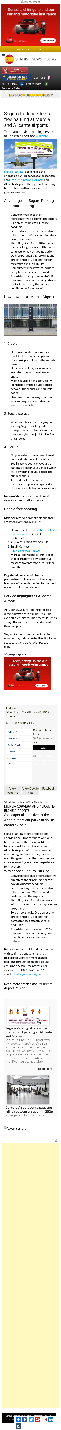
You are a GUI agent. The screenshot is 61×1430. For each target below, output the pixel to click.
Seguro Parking (13, 171)
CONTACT (20, 49)
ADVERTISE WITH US (36, 49)
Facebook (48, 788)
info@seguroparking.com (26, 550)
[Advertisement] (30, 1275)
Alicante (42, 135)
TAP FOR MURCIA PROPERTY (30, 95)
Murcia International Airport (25, 180)
